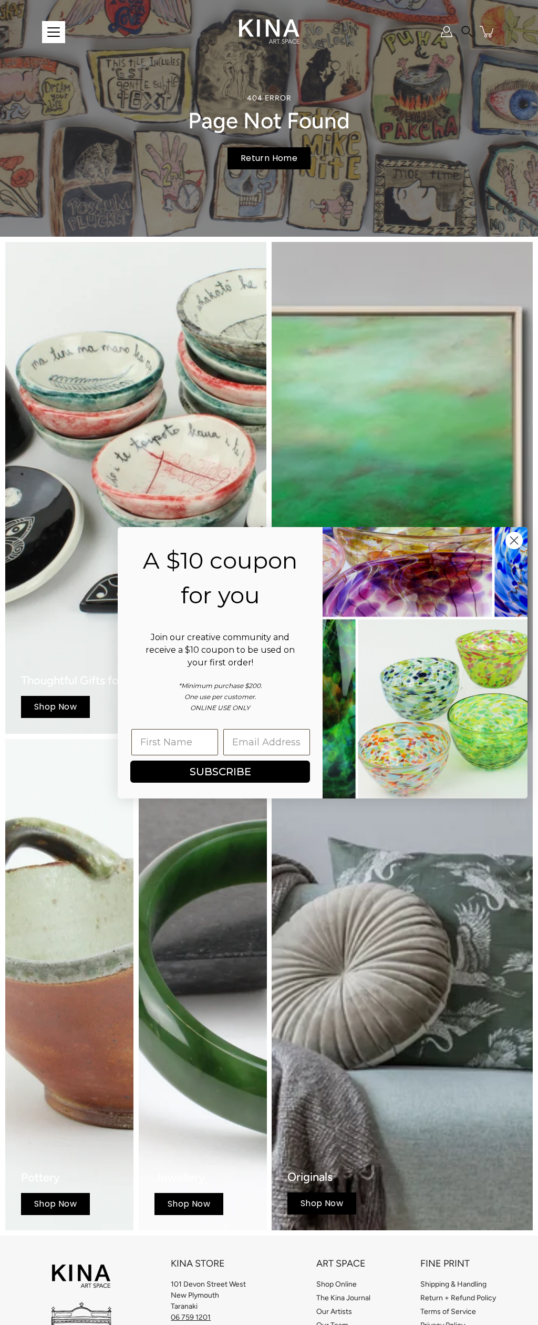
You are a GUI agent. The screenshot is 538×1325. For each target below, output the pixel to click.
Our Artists (334, 1311)
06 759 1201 (191, 1317)
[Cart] (487, 31)
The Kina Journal (343, 1297)
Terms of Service (448, 1311)
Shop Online (336, 1284)
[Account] (446, 31)
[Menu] (53, 32)
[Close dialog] (514, 540)
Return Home (269, 158)
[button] (467, 31)
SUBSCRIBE (220, 771)
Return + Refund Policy (458, 1297)
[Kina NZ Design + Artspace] (269, 31)
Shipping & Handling (453, 1284)
